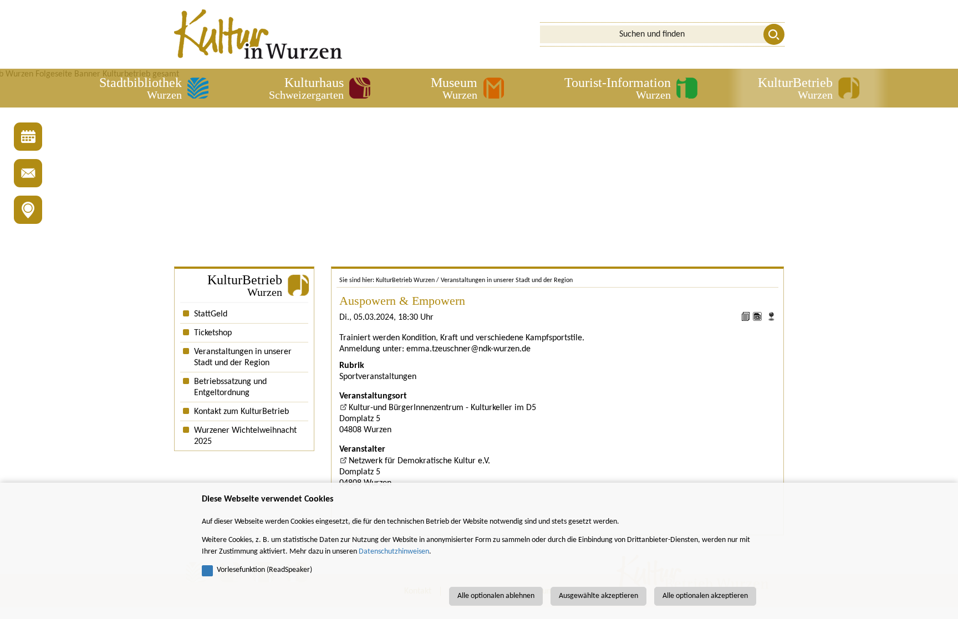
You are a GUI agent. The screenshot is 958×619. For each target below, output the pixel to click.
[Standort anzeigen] (771, 318)
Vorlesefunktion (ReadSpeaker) (264, 570)
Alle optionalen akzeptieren (705, 596)
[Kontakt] (28, 173)
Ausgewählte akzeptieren (598, 596)
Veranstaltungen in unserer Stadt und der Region (507, 280)
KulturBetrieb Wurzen (405, 280)
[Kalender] (28, 136)
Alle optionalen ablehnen (495, 596)
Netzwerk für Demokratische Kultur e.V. (419, 461)
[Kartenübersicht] (28, 210)
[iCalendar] (759, 318)
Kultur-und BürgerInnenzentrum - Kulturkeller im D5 (442, 407)
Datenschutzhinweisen (394, 552)
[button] (153, 88)
